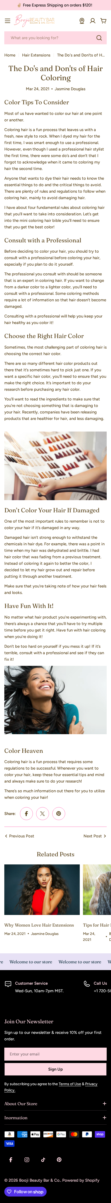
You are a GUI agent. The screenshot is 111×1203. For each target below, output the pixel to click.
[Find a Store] (82, 21)
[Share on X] (42, 813)
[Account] (92, 21)
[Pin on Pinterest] (58, 813)
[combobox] (55, 37)
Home (9, 55)
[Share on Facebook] (26, 813)
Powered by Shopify (80, 1180)
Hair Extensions (36, 55)
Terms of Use (70, 1084)
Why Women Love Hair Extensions (39, 925)
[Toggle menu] (7, 21)
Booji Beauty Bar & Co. (39, 1180)
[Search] (99, 38)
